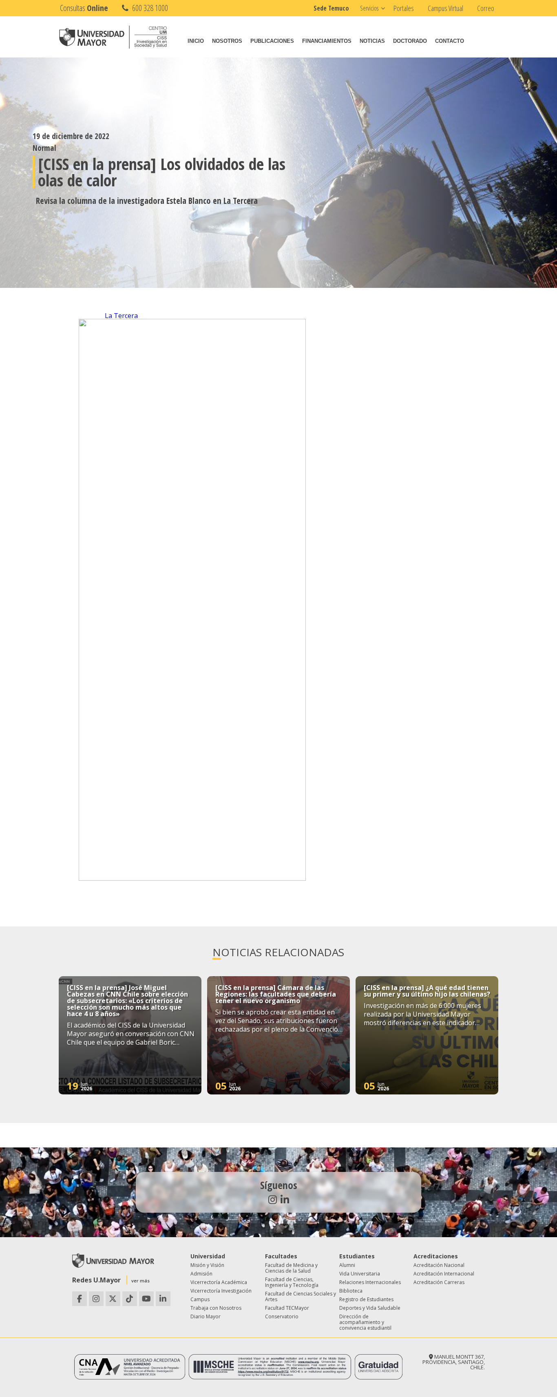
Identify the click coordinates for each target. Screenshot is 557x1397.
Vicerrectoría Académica (218, 1282)
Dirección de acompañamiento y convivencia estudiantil (365, 1322)
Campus (200, 1299)
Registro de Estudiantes (366, 1299)
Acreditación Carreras (438, 1282)
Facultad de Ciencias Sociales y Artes (300, 1296)
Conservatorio (281, 1316)
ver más (140, 1281)
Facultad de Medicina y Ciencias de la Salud (291, 1268)
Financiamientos (326, 41)
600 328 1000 (149, 7)
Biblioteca (350, 1290)
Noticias (372, 41)
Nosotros (227, 41)
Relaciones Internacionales (370, 1282)
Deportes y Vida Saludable (369, 1307)
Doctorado (410, 41)
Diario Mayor (205, 1316)
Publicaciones (272, 41)
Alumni (347, 1265)
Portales (403, 8)
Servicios (369, 8)
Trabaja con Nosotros (215, 1307)
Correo (485, 8)
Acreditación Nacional (438, 1265)
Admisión (201, 1273)
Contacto (449, 41)
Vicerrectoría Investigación (221, 1290)
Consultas (84, 7)
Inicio (196, 41)
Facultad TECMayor (287, 1307)
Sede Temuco (331, 8)
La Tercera (121, 315)
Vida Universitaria (359, 1273)
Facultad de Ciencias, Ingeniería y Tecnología (291, 1282)
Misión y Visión (207, 1265)
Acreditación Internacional (443, 1273)
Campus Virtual (445, 8)
